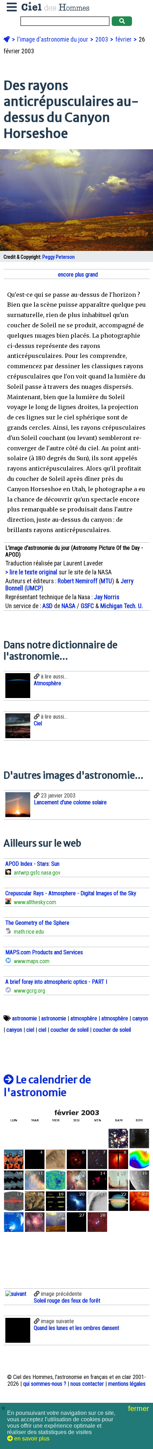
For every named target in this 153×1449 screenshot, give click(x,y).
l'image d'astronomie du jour (53, 39)
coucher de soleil (70, 1029)
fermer (139, 1408)
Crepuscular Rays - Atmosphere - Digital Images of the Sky (70, 893)
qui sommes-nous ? (44, 1383)
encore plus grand (77, 274)
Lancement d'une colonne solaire (70, 802)
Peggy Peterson (58, 257)
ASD (47, 606)
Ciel (38, 723)
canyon (140, 1018)
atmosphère (83, 1018)
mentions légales (127, 1383)
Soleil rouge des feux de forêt (67, 1300)
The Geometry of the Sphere (37, 922)
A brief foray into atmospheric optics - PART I (56, 981)
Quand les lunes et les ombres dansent (76, 1328)
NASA (68, 606)
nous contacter (87, 1383)
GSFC (87, 606)
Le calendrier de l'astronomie (47, 1086)
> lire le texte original (31, 572)
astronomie (24, 1018)
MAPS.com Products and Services (44, 952)
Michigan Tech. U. (121, 606)
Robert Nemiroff (77, 581)
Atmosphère (47, 683)
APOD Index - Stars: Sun (32, 863)
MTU (106, 581)
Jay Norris (106, 597)
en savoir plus (31, 1438)
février (124, 39)
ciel (30, 1029)
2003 (102, 39)
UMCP (33, 588)
